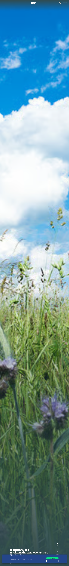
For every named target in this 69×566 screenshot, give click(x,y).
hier (34, 559)
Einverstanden (52, 558)
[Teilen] (57, 551)
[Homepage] (34, 3)
